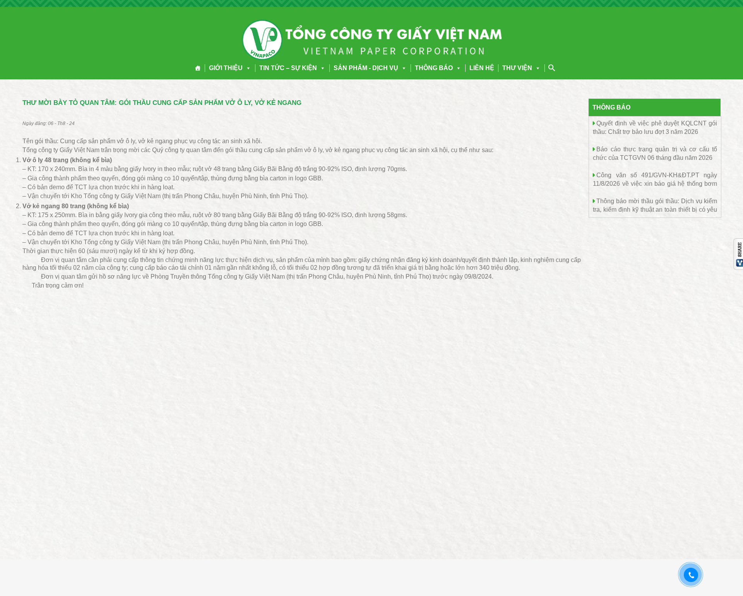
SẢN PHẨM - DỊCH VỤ (366, 68)
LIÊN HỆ (481, 68)
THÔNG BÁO (434, 68)
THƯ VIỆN (517, 68)
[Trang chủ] (198, 68)
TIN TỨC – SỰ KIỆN (288, 68)
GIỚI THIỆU (226, 68)
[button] (247, 68)
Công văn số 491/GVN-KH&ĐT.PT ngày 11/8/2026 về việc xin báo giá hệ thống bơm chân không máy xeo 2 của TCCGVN (655, 183)
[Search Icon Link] (552, 68)
